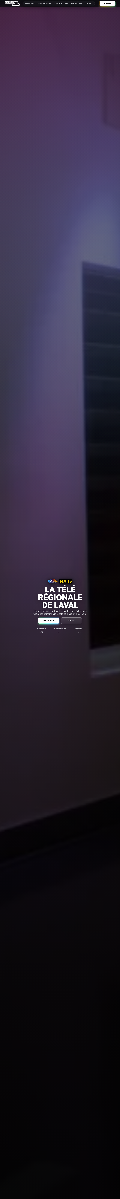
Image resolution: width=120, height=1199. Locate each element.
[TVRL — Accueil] (12, 3)
